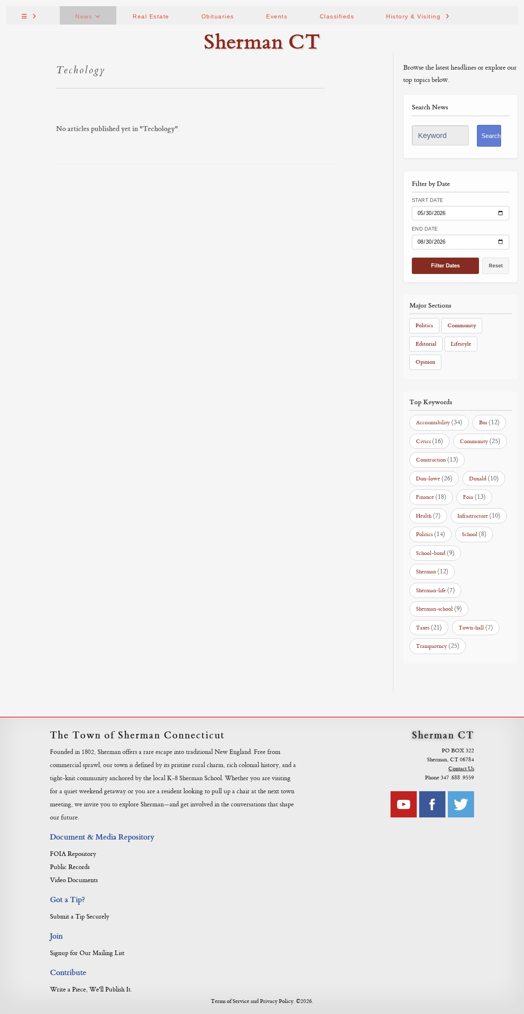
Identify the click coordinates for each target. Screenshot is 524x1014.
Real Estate (151, 16)
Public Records (70, 867)
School (474, 534)
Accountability (439, 422)
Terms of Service (230, 1001)
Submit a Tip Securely (79, 917)
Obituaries (217, 16)
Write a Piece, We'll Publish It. (91, 990)
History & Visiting (413, 16)
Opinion (425, 361)
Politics (424, 325)
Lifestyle (461, 343)
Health (428, 516)
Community (461, 325)
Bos (489, 422)
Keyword (432, 135)
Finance (431, 497)
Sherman (432, 571)
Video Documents (74, 880)
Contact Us (461, 768)
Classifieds (337, 16)
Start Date (427, 200)
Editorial (426, 343)
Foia (474, 497)
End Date (425, 229)
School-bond (435, 553)
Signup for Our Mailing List (87, 953)
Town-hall (475, 627)
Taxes (429, 627)
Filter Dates (445, 266)
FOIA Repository (73, 854)
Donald (484, 478)
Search (491, 135)
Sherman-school (439, 608)
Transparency (437, 646)
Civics (429, 441)
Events (276, 16)
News (83, 16)
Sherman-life (435, 590)
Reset (496, 266)
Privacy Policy (277, 1001)
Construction (437, 459)
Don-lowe (434, 478)
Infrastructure (478, 516)
